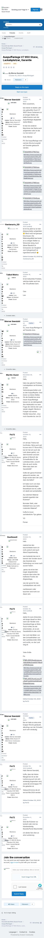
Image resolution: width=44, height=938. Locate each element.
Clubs (4, 33)
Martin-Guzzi (12, 375)
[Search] (40, 24)
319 (13, 243)
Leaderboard (18, 38)
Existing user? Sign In (20, 10)
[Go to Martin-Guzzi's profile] (13, 382)
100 (13, 118)
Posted (27, 99)
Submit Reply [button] (19, 894)
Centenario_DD (12, 224)
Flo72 (12, 435)
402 (13, 293)
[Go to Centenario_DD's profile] (13, 232)
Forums (12, 33)
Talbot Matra (12, 275)
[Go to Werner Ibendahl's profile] (5, 74)
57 (13, 453)
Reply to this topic (22, 87)
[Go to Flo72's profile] (13, 442)
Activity (6, 27)
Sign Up (35, 9)
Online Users (6, 38)
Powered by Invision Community (22, 935)
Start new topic (22, 92)
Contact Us (23, 932)
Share (8, 80)
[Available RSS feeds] (40, 923)
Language (13, 932)
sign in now (14, 862)
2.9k (13, 555)
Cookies (32, 932)
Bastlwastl (12, 537)
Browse (6, 22)
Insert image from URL (29, 877)
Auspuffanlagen (28, 75)
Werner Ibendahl (17, 73)
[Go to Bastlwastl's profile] (13, 544)
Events (21, 33)
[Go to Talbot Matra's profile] (13, 282)
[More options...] (40, 99)
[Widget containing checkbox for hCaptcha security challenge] (28, 887)
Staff (28, 33)
